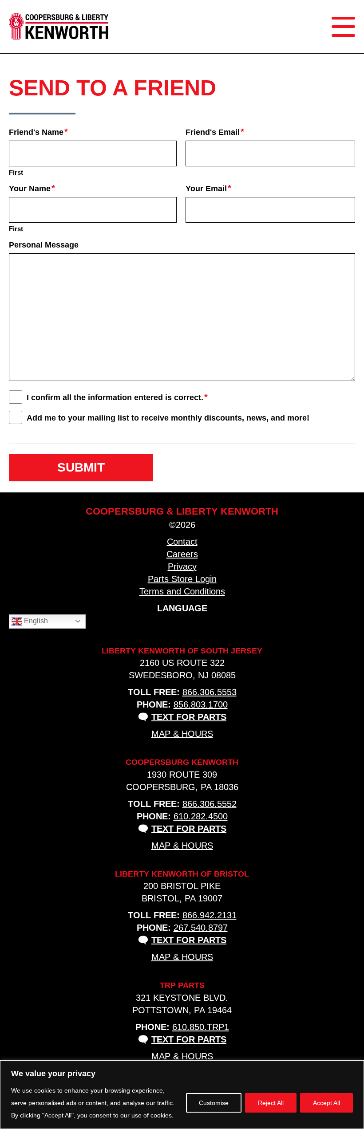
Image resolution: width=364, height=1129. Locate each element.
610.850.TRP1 (200, 1027)
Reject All (271, 1102)
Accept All (326, 1102)
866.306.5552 (209, 804)
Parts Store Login (182, 579)
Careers (182, 554)
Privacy (182, 566)
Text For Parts (188, 717)
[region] (182, 1094)
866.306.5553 (209, 692)
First (16, 172)
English (35, 621)
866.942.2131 (209, 915)
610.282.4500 (201, 816)
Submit (81, 467)
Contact (182, 542)
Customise (214, 1102)
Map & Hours (182, 734)
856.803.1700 (201, 704)
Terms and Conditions (182, 591)
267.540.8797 (201, 927)
